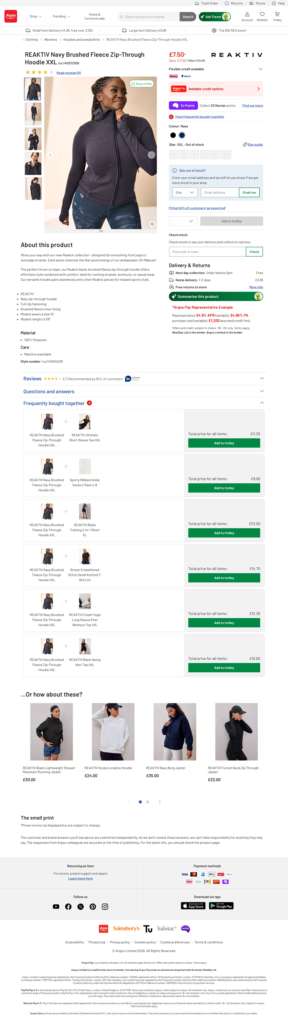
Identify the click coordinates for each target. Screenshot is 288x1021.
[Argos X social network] (80, 907)
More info (256, 287)
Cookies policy (145, 942)
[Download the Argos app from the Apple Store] (193, 908)
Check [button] (254, 252)
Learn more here (80, 878)
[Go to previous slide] (50, 155)
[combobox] (148, 16)
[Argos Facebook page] (68, 907)
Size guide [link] (255, 144)
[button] (141, 83)
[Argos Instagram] (105, 907)
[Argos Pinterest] (93, 907)
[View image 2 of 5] (33, 114)
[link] (53, 73)
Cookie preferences (175, 942)
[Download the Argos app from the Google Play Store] (221, 908)
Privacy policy (120, 942)
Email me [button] (249, 192)
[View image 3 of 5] (33, 139)
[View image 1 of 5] (32, 89)
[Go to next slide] (151, 155)
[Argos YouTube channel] (56, 907)
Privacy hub (97, 942)
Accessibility (74, 942)
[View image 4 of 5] (33, 164)
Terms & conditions (208, 942)
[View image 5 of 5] (33, 188)
